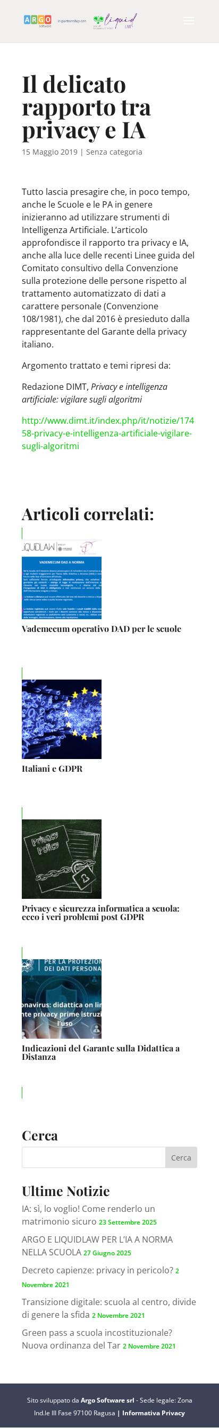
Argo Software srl (108, 1400)
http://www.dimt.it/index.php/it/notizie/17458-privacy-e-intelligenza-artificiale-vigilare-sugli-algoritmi (108, 433)
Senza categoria (114, 152)
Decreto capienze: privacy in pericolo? (97, 1270)
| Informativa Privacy (151, 1412)
